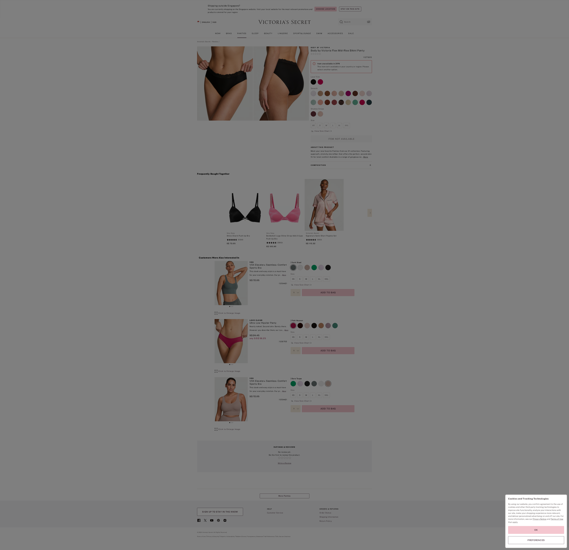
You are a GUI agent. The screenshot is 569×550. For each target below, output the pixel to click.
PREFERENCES (536, 540)
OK (536, 530)
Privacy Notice (539, 519)
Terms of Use (557, 519)
